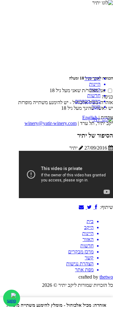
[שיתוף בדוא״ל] (82, 207)
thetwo (106, 277)
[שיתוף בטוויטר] (90, 207)
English (89, 117)
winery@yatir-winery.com (50, 123)
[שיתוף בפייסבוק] (96, 207)
